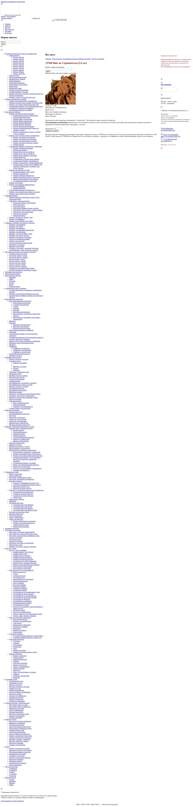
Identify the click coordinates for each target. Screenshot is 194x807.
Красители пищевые (12, 410)
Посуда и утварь (10, 548)
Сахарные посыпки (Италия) (23, 492)
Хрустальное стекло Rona (22, 568)
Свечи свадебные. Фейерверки (20, 692)
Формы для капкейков (17, 716)
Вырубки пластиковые (21, 326)
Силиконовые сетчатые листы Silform (26, 159)
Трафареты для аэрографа (22, 350)
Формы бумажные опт (21, 174)
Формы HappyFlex (19, 157)
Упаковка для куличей (16, 756)
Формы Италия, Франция (22, 125)
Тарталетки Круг (19, 205)
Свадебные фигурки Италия (23, 508)
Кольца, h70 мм (18, 68)
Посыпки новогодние (16, 725)
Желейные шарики (15, 392)
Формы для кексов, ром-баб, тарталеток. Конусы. (26, 94)
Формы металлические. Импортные (25, 115)
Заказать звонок (6, 18)
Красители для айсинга (17, 417)
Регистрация (11, 16)
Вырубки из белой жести (22, 325)
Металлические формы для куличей (25, 179)
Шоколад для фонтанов (21, 439)
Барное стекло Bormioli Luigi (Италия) (26, 565)
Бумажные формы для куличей (23, 172)
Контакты (8, 33)
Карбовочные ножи (20, 659)
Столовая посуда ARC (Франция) (24, 561)
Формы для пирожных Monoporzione (22, 185)
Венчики (16, 310)
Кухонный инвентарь (16, 639)
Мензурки (16, 670)
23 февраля (13, 770)
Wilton (11, 279)
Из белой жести (14, 286)
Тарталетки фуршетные (17, 732)
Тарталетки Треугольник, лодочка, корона (27, 210)
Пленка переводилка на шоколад (24, 521)
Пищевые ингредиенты (13, 357)
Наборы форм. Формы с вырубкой (25, 155)
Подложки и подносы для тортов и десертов (20, 252)
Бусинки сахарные (15, 481)
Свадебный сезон (11, 679)
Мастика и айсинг (15, 694)
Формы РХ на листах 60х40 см (23, 152)
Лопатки (16, 308)
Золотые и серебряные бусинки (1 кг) (26, 483)
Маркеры (12, 321)
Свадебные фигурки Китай (22, 506)
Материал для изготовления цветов (21, 343)
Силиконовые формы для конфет (20, 110)
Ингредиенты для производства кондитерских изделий (71, 59)
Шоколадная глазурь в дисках (19, 446)
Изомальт (16, 370)
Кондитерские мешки (12, 274)
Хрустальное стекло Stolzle (22, 567)
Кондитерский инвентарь (14, 299)
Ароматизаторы (14, 381)
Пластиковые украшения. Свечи (20, 728)
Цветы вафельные (15, 476)
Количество (50, 129)
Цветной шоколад (19, 436)
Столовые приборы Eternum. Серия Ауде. (27, 637)
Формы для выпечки (16, 699)
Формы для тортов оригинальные (24, 139)
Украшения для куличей (17, 754)
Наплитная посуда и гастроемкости (21, 570)
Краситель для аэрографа (17, 421)
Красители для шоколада (21, 466)
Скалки (15, 306)
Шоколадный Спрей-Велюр (18, 423)
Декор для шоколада (16, 519)
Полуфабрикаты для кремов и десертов (22, 383)
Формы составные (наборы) (18, 90)
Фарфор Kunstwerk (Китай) (22, 557)
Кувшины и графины (20, 627)
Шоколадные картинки (21, 526)
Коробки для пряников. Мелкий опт (21, 230)
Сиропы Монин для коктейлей (19, 408)
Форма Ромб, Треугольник (18, 84)
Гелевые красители (15, 412)
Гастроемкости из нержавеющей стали (26, 592)
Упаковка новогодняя (16, 730)
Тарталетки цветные (20, 214)
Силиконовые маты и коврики (15, 288)
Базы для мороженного (21, 403)
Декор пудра (17, 497)
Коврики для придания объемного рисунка (24, 294)
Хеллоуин (12, 776)
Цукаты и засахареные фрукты (19, 757)
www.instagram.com (170, 139)
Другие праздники (11, 767)
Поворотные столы (15, 545)
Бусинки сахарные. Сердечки (19, 687)
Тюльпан (12, 281)
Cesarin (11, 779)
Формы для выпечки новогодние (20, 736)
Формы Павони (18, 145)
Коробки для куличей (16, 246)
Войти (3, 16)
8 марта (11, 772)
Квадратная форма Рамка (17, 77)
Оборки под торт (15, 688)
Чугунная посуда (19, 577)
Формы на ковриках (20, 150)
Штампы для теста (15, 356)
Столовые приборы (16, 634)
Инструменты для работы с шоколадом (22, 450)
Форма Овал (13, 86)
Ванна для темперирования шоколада (26, 465)
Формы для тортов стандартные (24, 137)
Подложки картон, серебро (18, 257)
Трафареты (13, 346)
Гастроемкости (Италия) (21, 599)
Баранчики (17, 628)
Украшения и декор (11, 472)
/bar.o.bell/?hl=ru (166, 141)
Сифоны (16, 674)
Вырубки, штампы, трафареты (19, 739)
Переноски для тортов (17, 245)
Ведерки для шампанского (22, 621)
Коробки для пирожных (17, 232)
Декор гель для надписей (17, 419)
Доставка (8, 31)
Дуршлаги (16, 641)
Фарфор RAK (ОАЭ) (20, 554)
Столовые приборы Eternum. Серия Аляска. (28, 636)
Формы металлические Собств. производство (21, 54)
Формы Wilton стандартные (22, 119)
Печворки (12, 332)
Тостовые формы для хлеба (18, 92)
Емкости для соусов (20, 665)
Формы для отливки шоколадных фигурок (23, 104)
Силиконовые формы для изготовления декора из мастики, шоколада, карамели (26, 338)
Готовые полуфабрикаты (17, 696)
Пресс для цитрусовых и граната (24, 672)
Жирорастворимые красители (19, 425)
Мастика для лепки (19, 366)
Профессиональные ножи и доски (25, 652)
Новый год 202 (10, 719)
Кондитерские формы (12, 112)
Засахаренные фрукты (16, 388)
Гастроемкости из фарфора (22, 601)
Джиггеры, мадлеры (20, 663)
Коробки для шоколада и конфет (20, 237)
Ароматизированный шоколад (23, 437)
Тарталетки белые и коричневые (24, 203)
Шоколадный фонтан (16, 690)
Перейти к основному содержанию (13, 2)
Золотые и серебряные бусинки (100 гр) (27, 485)
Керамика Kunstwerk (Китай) (23, 559)
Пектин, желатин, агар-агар (18, 359)
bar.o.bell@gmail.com (168, 130)
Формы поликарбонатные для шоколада (23, 101)
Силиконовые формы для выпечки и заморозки (25, 146)
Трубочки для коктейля (21, 676)
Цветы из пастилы (15, 474)
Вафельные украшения (17, 723)
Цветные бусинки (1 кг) (21, 486)
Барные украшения (19, 656)
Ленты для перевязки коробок (19, 239)
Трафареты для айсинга (21, 348)
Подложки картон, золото (18, 255)
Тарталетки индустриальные (23, 212)
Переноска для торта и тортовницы (21, 543)
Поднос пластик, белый (17, 265)
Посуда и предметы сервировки (20, 617)
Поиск (3, 42)
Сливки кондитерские (16, 379)
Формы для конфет (15, 717)
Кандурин (12, 416)
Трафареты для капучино (22, 352)
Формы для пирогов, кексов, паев (21, 217)
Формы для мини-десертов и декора (25, 143)
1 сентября (12, 774)
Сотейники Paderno (20, 590)
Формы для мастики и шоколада (20, 737)
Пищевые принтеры (12, 528)
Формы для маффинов (17, 219)
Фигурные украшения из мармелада (21, 479)
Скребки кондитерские (21, 305)
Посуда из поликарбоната (22, 612)
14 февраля (13, 768)
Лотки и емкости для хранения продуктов (27, 614)
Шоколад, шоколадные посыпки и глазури (19, 426)
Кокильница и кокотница (22, 625)
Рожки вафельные (19, 405)
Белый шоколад (18, 430)
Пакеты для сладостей (16, 241)
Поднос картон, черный (17, 261)
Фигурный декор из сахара (18, 705)
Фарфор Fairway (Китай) (21, 556)
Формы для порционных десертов (25, 141)
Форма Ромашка (14, 81)
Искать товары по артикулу (54, 67)
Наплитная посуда (19, 572)
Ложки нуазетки (19, 668)
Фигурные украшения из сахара (20, 477)
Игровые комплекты (16, 514)
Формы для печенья (16, 183)
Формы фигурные (15, 88)
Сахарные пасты (15, 361)
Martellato (12, 277)
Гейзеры (16, 661)
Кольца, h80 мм (18, 70)
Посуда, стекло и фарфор (17, 550)
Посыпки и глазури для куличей (20, 750)
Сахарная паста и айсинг (17, 763)
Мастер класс (9, 29)
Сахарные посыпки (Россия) (23, 494)
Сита (15, 648)
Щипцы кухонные (19, 650)
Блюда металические (20, 581)
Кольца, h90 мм (18, 72)
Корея (11, 285)
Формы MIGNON (19, 188)
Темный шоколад (19, 434)
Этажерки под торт (15, 683)
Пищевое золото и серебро (18, 376)
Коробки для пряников (17, 228)
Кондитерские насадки (13, 275)
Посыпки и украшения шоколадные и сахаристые (26, 490)
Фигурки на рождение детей (19, 512)
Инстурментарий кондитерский (20, 301)
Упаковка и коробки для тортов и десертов (20, 223)
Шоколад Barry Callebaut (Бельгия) (21, 428)
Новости (8, 26)
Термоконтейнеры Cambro (22, 603)
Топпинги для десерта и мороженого (22, 396)
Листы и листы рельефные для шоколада (27, 468)
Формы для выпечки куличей (19, 170)
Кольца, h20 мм (18, 57)
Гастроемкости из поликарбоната (24, 596)
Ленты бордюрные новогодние (20, 727)
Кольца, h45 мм (18, 63)
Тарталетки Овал (19, 206)
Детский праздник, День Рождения (17, 703)
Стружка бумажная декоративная (20, 243)
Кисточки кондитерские (21, 312)
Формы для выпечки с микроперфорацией (28, 163)
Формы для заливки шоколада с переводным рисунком (24, 524)
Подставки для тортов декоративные (22, 532)
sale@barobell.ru (167, 128)
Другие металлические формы (23, 126)
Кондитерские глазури (17, 377)
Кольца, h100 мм (19, 74)
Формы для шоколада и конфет (15, 99)
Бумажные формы (11, 195)
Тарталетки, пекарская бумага (19, 201)
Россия (11, 283)
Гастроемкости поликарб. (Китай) (25, 597)
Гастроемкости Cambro (21, 605)
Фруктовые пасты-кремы (18, 390)
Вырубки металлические (21, 328)
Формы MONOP (19, 186)
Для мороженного (15, 401)
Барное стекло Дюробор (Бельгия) (25, 563)
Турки (15, 574)
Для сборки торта (15, 539)
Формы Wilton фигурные (21, 117)
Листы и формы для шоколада (19, 734)
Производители (10, 778)
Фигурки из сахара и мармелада (20, 721)
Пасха (7, 747)
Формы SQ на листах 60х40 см (23, 154)
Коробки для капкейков (17, 225)
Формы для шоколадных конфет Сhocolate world (25, 103)
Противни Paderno (19, 587)
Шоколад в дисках (15, 445)
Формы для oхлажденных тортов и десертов (24, 192)
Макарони (12, 501)
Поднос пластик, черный (17, 266)
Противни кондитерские (13, 272)
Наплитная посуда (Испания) (23, 579)
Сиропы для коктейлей (17, 745)
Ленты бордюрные (15, 516)
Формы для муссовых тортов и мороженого (24, 135)
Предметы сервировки (17, 701)
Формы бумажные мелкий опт (23, 175)
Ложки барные (18, 657)
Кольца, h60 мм (18, 66)
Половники (17, 647)
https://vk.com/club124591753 (170, 136)
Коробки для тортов (16, 226)
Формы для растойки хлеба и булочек (22, 194)
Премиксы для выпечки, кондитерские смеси (24, 394)
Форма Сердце (14, 75)
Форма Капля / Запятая (17, 79)
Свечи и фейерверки (16, 517)
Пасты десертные (15, 399)
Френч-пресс (17, 632)
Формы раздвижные (16, 95)
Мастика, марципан (20, 363)
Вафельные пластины (16, 499)
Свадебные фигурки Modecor (23, 505)
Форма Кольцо (14, 55)
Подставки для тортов (12, 530)
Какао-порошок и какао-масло (19, 448)
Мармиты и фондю (19, 630)
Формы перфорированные (22, 123)
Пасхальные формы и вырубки (20, 752)
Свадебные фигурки (16, 503)
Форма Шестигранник (17, 83)
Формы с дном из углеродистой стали (22, 97)
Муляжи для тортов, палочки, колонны (22, 546)
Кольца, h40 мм (18, 61)
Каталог (7, 27)
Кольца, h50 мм (18, 64)
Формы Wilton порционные (22, 121)
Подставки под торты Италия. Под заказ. (23, 534)
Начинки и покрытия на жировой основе (23, 397)
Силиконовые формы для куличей (25, 181)
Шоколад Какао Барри (21, 441)
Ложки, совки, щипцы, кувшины (24, 616)
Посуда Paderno (18, 583)
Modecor (12, 783)
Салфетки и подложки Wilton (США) (22, 268)
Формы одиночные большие (23, 148)
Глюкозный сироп (15, 374)
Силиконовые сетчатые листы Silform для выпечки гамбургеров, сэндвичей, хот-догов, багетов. (27, 166)
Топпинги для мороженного (23, 406)
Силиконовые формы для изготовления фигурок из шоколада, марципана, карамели (26, 107)
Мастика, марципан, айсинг (18, 741)
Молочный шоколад (20, 432)
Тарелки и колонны (16, 541)
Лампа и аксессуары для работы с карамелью (24, 341)
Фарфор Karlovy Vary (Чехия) (23, 552)
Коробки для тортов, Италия (19, 235)
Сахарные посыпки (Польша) (23, 496)
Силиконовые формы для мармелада (25, 161)
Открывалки (17, 645)
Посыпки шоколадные (17, 443)
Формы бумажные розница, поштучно (26, 177)
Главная (7, 24)
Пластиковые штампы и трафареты (21, 330)
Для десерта (17, 623)
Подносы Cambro (19, 610)
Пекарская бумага (19, 215)
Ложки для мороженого (21, 667)
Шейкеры (16, 677)
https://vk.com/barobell (170, 135)
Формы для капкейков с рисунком (21, 221)
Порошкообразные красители (19, 414)
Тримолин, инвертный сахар (19, 372)
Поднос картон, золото (17, 259)
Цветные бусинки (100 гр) (22, 488)
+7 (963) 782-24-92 (60, 20)
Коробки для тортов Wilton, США (20, 234)
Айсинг (16, 368)
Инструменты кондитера (21, 303)
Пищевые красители (16, 697)
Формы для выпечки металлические (21, 114)
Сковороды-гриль (19, 576)
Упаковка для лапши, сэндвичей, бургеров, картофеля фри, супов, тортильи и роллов (24, 249)
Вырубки (12, 323)
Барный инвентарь (15, 654)
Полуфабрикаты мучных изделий (20, 385)
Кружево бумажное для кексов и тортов (23, 270)
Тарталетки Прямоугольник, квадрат (26, 208)
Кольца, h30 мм (18, 59)
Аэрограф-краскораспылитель (19, 354)
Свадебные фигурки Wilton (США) (25, 510)
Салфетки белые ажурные (18, 254)
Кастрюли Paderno (19, 585)
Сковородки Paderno (20, 588)
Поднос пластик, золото (17, 263)
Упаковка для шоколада (21, 470)
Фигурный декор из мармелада (20, 707)
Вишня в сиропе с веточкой (18, 386)
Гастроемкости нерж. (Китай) (23, 594)
